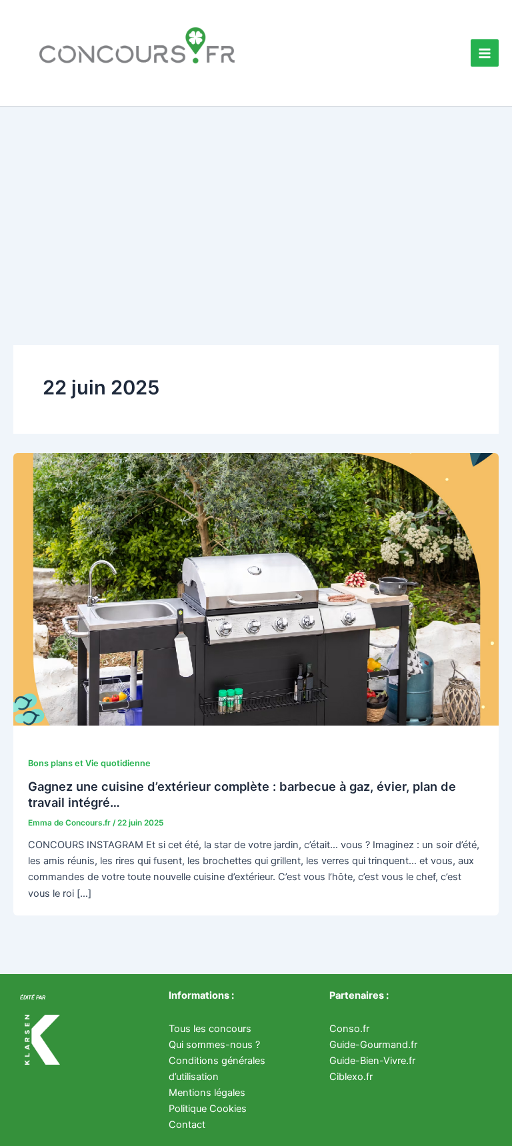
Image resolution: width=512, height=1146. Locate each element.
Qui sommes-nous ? (214, 1045)
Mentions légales (207, 1093)
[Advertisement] (256, 206)
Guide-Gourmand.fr (373, 1045)
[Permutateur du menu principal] (485, 53)
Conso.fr (349, 1029)
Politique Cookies (208, 1109)
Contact (187, 1125)
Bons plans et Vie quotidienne (89, 763)
